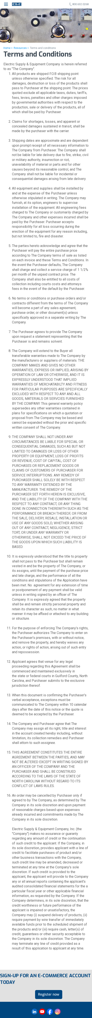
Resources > (21, 48)
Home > (8, 48)
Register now (48, 994)
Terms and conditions (43, 48)
